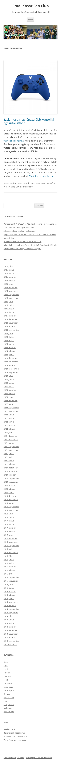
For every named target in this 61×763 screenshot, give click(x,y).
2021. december (10, 436)
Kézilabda (8, 683)
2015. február (9, 595)
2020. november (11, 471)
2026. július (8, 266)
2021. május (9, 457)
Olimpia (7, 694)
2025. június (9, 305)
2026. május (9, 269)
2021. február (9, 464)
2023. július (8, 376)
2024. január (9, 354)
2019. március (10, 527)
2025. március (10, 315)
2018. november (11, 542)
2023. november (11, 361)
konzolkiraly (27, 186)
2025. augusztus (11, 298)
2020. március (10, 485)
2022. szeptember (11, 407)
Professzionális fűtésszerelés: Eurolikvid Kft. (22, 241)
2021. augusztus (11, 450)
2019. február (9, 531)
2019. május (9, 520)
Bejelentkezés (10, 729)
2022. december (10, 400)
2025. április (9, 312)
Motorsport (9, 690)
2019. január (9, 535)
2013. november (11, 634)
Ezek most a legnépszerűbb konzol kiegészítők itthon (29, 121)
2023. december (10, 358)
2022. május (9, 418)
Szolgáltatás (9, 704)
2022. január (9, 432)
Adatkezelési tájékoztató (14, 757)
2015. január (9, 598)
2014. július (8, 616)
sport (6, 701)
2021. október (10, 443)
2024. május (9, 340)
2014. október (10, 605)
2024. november (11, 322)
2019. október (10, 503)
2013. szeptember (11, 641)
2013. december (10, 630)
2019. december (10, 496)
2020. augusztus (11, 482)
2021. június (9, 453)
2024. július (8, 333)
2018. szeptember (11, 545)
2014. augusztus (11, 612)
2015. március (10, 591)
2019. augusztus (11, 510)
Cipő (6, 665)
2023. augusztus (11, 372)
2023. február (9, 393)
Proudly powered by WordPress (39, 757)
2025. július (8, 301)
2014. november (11, 602)
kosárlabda (8, 687)
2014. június (9, 619)
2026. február (9, 280)
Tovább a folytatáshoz (41, 176)
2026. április (9, 273)
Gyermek (8, 676)
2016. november (11, 552)
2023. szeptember (11, 368)
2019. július (8, 513)
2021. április (9, 460)
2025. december (10, 287)
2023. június (9, 379)
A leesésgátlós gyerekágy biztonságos (20, 231)
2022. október (10, 404)
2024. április (9, 344)
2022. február (9, 429)
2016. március (10, 566)
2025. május (9, 308)
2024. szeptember (11, 330)
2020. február (9, 489)
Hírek (6, 679)
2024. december (10, 319)
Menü (30, 19)
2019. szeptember (11, 506)
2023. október (10, 365)
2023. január (9, 397)
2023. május (9, 383)
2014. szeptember (11, 609)
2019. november (11, 499)
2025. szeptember (11, 294)
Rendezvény (9, 697)
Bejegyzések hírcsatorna (14, 732)
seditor (13, 183)
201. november (10, 644)
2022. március (10, 425)
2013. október (10, 637)
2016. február (9, 570)
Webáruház (9, 186)
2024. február (9, 351)
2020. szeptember (11, 478)
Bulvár (6, 662)
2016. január (9, 573)
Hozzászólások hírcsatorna (15, 736)
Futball (7, 672)
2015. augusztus (11, 581)
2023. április (9, 386)
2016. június (9, 559)
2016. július (8, 556)
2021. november (11, 439)
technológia (9, 708)
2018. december (10, 538)
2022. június (9, 414)
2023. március (10, 390)
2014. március (10, 626)
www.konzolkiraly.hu (14, 140)
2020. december (10, 467)
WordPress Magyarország (15, 740)
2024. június (9, 337)
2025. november (11, 291)
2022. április (9, 421)
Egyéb (6, 669)
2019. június (9, 517)
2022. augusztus (11, 411)
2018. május (9, 549)
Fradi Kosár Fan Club (30, 6)
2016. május (9, 563)
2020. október (10, 474)
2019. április (9, 524)
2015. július (8, 584)
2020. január (9, 492)
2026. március (10, 277)
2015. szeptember (11, 577)
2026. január (9, 284)
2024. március (10, 347)
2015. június (9, 588)
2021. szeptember (11, 446)
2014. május (9, 623)
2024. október (10, 326)
